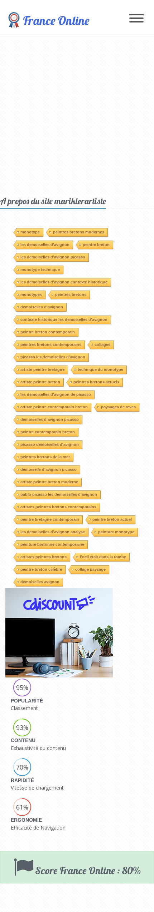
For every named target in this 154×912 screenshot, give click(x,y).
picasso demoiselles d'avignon (49, 444)
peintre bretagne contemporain (49, 519)
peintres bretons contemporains (50, 344)
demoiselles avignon (39, 582)
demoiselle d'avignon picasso (48, 469)
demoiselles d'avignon (41, 307)
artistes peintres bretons (43, 557)
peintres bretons (70, 294)
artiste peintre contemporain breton (54, 407)
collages (102, 344)
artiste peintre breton (40, 382)
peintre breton (96, 244)
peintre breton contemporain (47, 332)
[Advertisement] (77, 115)
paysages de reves (118, 407)
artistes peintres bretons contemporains (58, 507)
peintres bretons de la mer (45, 457)
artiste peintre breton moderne (49, 482)
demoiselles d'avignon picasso (49, 419)
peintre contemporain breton (47, 432)
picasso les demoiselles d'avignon (52, 357)
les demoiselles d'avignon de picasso (55, 394)
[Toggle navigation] (136, 19)
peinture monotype (116, 532)
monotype (30, 232)
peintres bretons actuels (96, 382)
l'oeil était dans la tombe (103, 557)
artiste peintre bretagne (42, 369)
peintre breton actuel (112, 519)
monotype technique (40, 269)
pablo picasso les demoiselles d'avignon (58, 494)
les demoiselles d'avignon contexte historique (63, 282)
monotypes (31, 294)
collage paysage (90, 569)
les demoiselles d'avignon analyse (52, 532)
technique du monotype (100, 369)
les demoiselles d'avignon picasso (52, 257)
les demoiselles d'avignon (44, 244)
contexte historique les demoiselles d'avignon (63, 319)
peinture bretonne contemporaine (52, 544)
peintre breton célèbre (41, 569)
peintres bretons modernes (78, 232)
